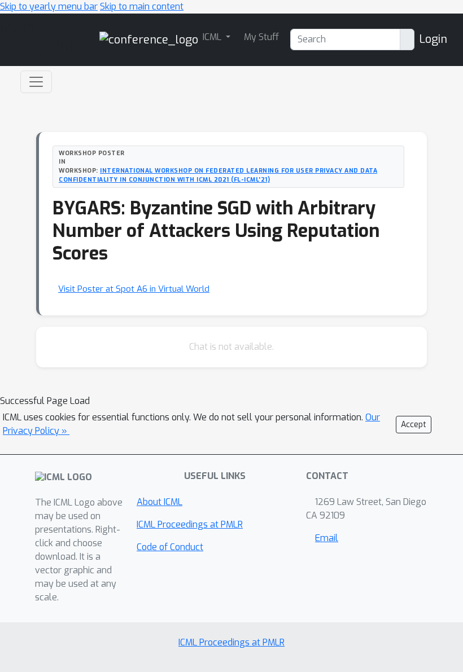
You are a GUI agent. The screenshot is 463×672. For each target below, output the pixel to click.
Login (433, 39)
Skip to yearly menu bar (49, 6)
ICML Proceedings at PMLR (190, 524)
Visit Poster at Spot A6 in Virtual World (133, 289)
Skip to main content (142, 6)
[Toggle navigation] (36, 82)
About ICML (159, 502)
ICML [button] (213, 37)
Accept (413, 424)
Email (326, 538)
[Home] (148, 39)
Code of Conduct (170, 547)
